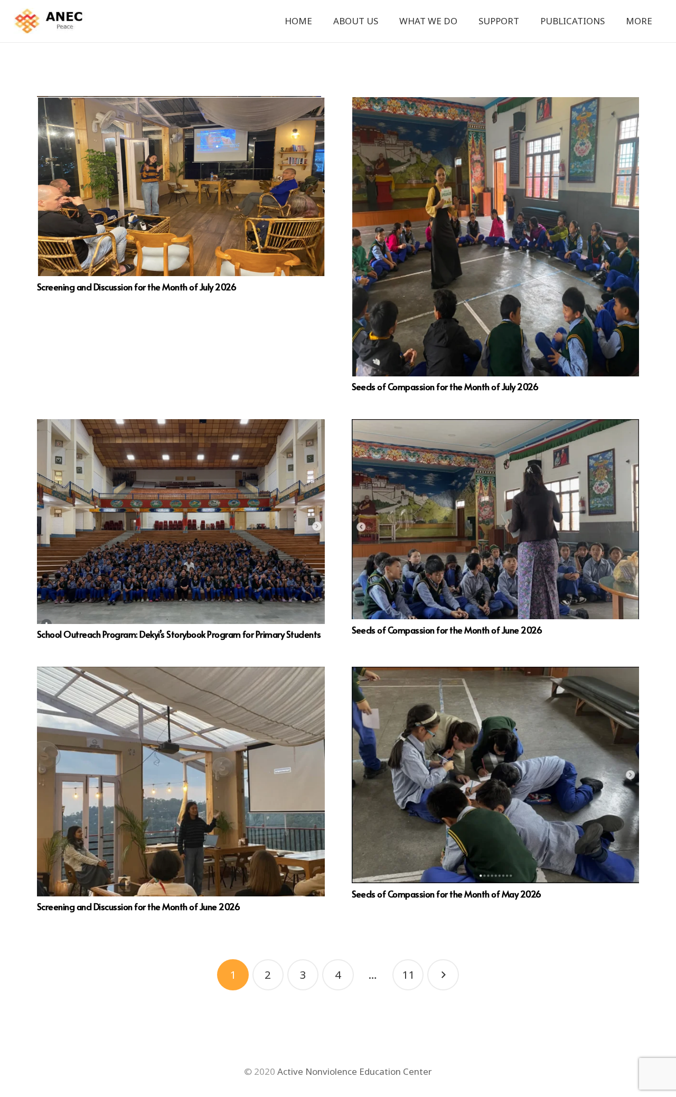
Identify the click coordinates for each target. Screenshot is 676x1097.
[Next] (443, 975)
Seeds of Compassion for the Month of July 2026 (445, 386)
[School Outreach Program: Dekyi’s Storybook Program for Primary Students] (181, 521)
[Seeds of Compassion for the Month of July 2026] (496, 236)
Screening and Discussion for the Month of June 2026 (138, 906)
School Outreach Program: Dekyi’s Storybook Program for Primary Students (179, 634)
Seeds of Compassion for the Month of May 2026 (446, 893)
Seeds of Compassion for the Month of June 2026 (447, 629)
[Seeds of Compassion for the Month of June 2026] (496, 519)
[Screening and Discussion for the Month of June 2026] (181, 781)
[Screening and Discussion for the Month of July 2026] (181, 186)
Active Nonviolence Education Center (354, 1071)
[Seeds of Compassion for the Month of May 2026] (496, 775)
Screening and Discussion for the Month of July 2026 (136, 286)
